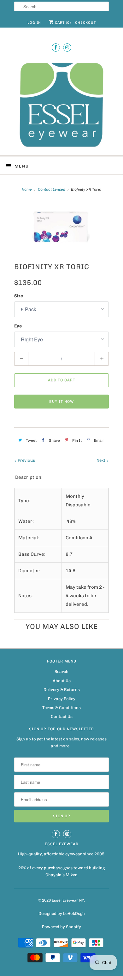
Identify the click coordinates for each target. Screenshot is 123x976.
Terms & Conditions (61, 707)
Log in (34, 23)
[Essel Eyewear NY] (61, 104)
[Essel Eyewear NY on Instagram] (67, 47)
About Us (62, 680)
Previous (26, 460)
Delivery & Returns (62, 689)
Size (18, 296)
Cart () (62, 23)
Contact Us (62, 716)
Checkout (85, 23)
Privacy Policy (61, 698)
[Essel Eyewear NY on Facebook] (56, 47)
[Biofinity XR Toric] (61, 227)
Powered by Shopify (61, 926)
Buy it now (61, 401)
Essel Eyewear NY (68, 900)
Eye (18, 326)
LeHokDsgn (74, 913)
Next (101, 460)
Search (61, 671)
